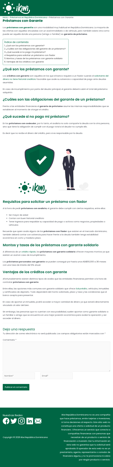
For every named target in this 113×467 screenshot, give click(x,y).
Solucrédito (81, 288)
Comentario (9, 340)
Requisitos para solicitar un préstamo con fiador (30, 55)
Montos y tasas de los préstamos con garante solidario (34, 58)
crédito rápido (28, 251)
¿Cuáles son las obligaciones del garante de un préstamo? (36, 48)
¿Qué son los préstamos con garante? (25, 45)
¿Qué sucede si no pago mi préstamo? (26, 52)
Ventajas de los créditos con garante (25, 61)
